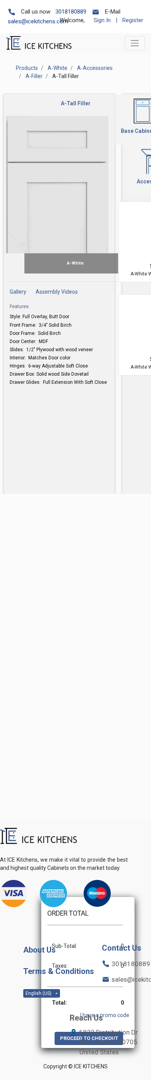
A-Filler (34, 76)
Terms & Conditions (58, 971)
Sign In (102, 20)
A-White (57, 68)
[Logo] (38, 836)
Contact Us (121, 948)
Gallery (18, 292)
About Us (39, 950)
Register (132, 20)
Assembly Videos (57, 292)
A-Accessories (95, 68)
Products (27, 68)
